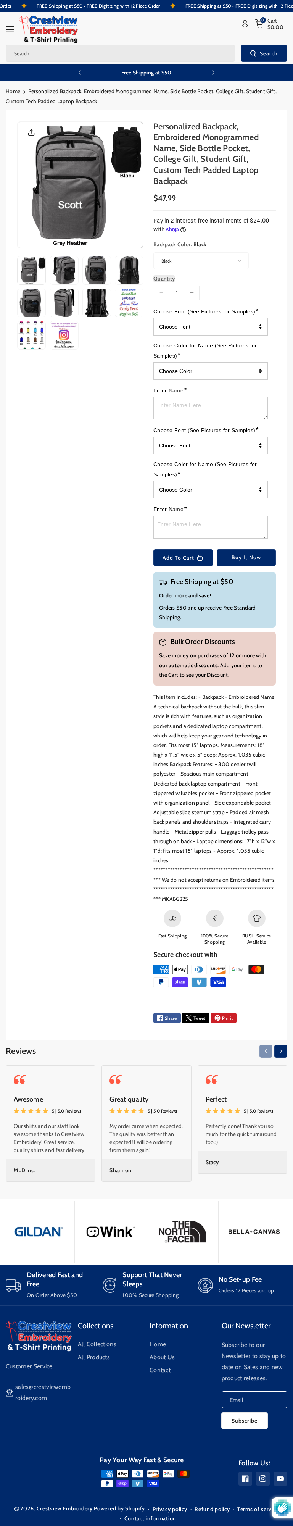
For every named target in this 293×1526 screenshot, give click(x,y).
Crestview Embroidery (65, 1508)
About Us (162, 1357)
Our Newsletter (246, 1325)
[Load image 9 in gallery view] (31, 335)
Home (13, 91)
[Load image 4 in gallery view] (129, 270)
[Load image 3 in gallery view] (96, 270)
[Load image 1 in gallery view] (31, 270)
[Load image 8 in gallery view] (129, 303)
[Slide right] (280, 1051)
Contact (160, 1370)
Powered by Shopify (119, 1508)
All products (94, 1357)
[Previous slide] (79, 72)
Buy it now (246, 557)
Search (269, 53)
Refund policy (212, 1509)
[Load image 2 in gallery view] (64, 270)
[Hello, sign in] (244, 23)
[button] (12, 29)
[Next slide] (213, 72)
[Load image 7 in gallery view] (96, 303)
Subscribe (245, 1420)
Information (169, 1325)
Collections (95, 1325)
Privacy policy (170, 1509)
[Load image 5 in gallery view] (31, 303)
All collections (97, 1344)
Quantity (164, 278)
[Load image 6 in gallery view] (64, 303)
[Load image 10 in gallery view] (64, 335)
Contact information (150, 1518)
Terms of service (258, 1509)
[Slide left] (265, 1051)
